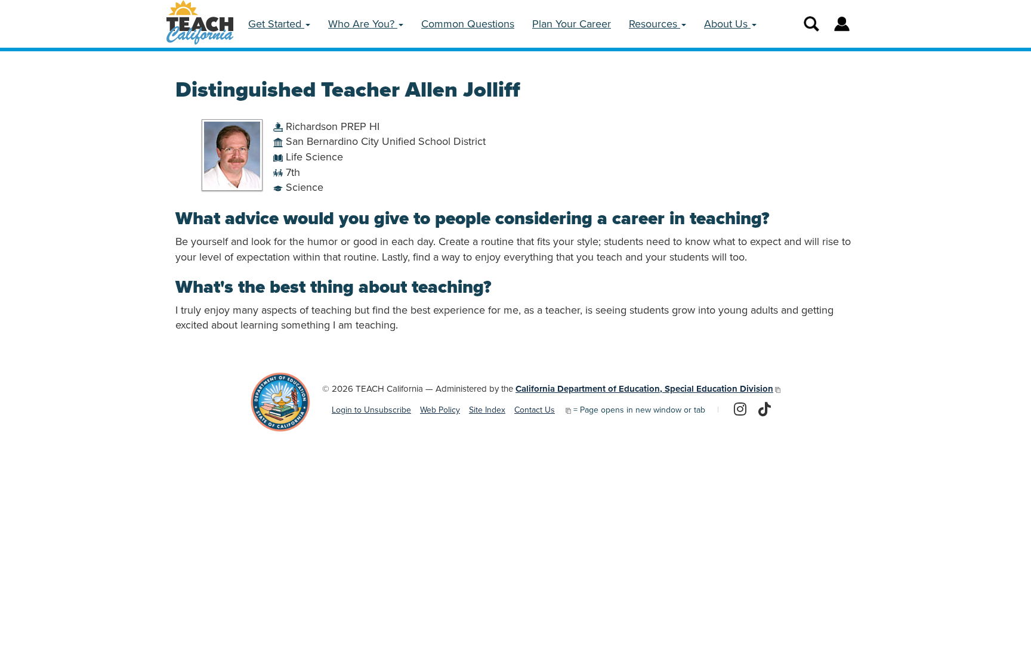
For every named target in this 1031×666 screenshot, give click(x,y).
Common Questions (467, 23)
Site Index (487, 410)
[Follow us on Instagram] (740, 410)
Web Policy (440, 410)
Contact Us (534, 410)
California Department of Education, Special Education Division (644, 388)
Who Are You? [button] (362, 23)
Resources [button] (654, 23)
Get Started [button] (276, 23)
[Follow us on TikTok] (764, 410)
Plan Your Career (571, 23)
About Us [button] (727, 23)
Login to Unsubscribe (371, 410)
